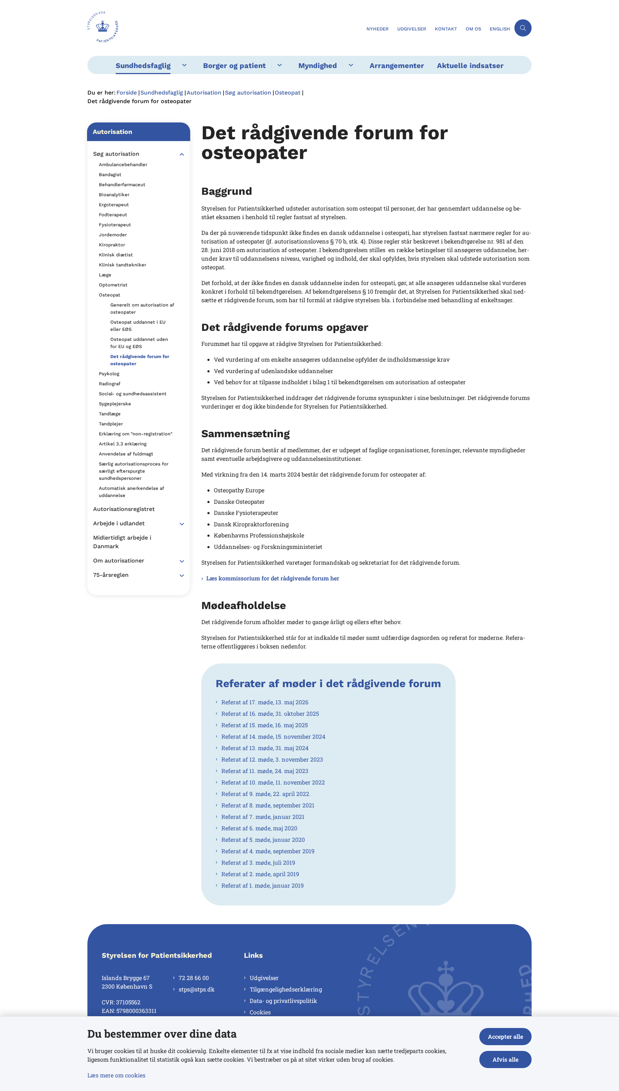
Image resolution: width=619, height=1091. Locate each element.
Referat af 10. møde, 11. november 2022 (273, 782)
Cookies (260, 1012)
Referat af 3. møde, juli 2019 (258, 862)
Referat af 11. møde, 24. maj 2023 (264, 770)
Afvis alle (505, 1059)
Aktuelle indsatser (470, 65)
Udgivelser (264, 977)
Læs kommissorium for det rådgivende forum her (272, 578)
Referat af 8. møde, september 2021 (268, 805)
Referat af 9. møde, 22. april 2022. (266, 793)
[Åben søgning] (523, 28)
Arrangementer (397, 65)
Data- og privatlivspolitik (283, 1000)
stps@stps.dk (197, 989)
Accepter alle (505, 1036)
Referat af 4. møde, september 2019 (268, 851)
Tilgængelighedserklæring (286, 989)
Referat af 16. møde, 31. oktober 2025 (270, 713)
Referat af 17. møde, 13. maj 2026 (264, 702)
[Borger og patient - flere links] (278, 65)
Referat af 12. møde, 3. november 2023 (272, 759)
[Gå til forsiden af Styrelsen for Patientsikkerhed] (224, 27)
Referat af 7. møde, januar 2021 (262, 816)
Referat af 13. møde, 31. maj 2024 (264, 748)
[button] (180, 154)
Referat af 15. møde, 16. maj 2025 (264, 725)
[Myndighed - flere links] (350, 65)
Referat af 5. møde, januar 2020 (263, 839)
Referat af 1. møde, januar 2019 (262, 885)
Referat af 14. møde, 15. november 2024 (273, 736)
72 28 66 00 (194, 977)
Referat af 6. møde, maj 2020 (259, 828)
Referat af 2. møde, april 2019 (260, 874)
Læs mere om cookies (116, 1075)
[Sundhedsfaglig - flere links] (183, 65)
